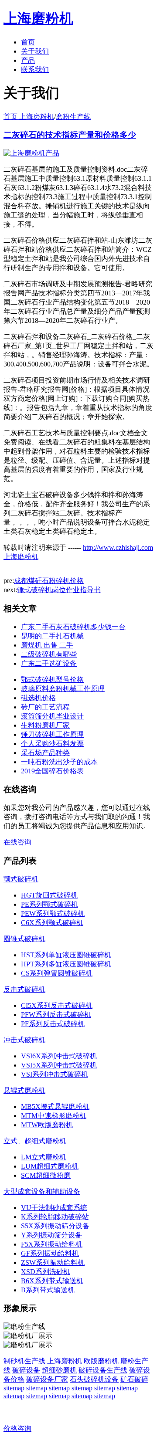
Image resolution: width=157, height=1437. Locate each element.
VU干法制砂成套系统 (54, 1207)
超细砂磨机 (59, 1370)
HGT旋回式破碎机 (49, 895)
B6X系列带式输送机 (52, 1280)
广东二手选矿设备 (49, 663)
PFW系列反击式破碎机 (56, 1014)
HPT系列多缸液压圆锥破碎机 (66, 964)
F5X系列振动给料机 (51, 1244)
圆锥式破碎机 (24, 938)
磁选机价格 (38, 698)
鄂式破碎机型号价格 (52, 679)
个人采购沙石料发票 (52, 743)
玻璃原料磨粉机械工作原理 (63, 688)
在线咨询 (17, 842)
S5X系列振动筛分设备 (55, 1226)
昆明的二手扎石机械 (52, 636)
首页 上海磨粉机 (28, 116)
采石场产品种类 (45, 752)
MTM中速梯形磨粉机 (53, 1115)
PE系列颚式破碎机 (49, 904)
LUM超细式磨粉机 (49, 1166)
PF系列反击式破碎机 (53, 1023)
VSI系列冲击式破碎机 (54, 1074)
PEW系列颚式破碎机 (53, 913)
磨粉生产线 (73, 116)
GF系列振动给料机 (50, 1253)
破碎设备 (26, 1370)
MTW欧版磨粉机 (47, 1125)
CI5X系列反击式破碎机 (56, 1005)
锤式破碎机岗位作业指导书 (59, 589)
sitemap (13, 1388)
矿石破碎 (134, 1379)
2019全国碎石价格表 (52, 771)
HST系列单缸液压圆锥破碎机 (66, 955)
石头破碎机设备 (94, 1379)
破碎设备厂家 (47, 1379)
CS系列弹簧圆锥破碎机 (56, 973)
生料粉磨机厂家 (45, 725)
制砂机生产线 (24, 1361)
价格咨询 (17, 1428)
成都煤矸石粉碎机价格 (49, 580)
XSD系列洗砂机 (45, 1271)
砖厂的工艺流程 (45, 707)
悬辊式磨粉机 (24, 1090)
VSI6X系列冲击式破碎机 (59, 1056)
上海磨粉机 (64, 1361)
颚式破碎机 (20, 879)
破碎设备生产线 (102, 1370)
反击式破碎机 (24, 989)
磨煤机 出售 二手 (47, 645)
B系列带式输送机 (48, 1290)
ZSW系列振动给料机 (53, 1262)
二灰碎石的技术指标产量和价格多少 (69, 134)
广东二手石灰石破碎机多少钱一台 (73, 626)
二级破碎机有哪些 (49, 654)
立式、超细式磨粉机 (34, 1141)
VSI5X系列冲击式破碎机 (59, 1065)
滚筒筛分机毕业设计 (52, 716)
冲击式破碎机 (24, 1040)
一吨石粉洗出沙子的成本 (59, 762)
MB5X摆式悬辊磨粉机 (55, 1106)
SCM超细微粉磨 (46, 1175)
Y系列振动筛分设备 (51, 1235)
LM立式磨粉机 (43, 1157)
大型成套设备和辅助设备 (41, 1191)
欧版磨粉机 (101, 1361)
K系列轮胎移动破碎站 (55, 1216)
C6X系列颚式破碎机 (52, 922)
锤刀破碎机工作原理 (52, 734)
